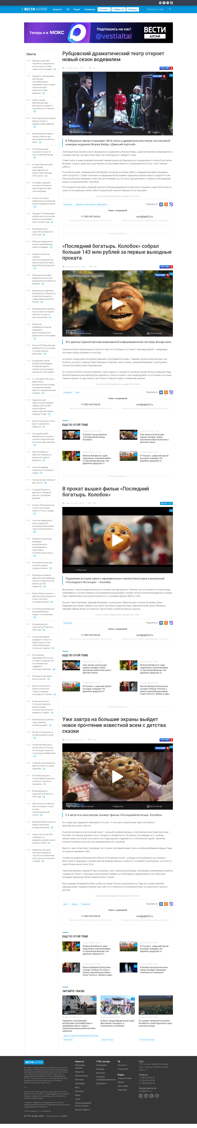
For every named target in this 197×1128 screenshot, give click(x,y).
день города (107, 1040)
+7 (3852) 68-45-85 (147, 1080)
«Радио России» (125, 1078)
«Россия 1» (122, 1065)
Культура (118, 132)
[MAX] (171, 2)
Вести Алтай (156, 333)
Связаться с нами (155, 9)
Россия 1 (104, 9)
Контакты (100, 1073)
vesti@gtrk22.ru (145, 1091)
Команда (100, 1069)
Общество (81, 570)
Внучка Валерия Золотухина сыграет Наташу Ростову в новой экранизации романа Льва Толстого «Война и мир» (155, 690)
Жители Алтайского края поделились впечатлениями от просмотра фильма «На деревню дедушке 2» (97, 459)
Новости (57, 9)
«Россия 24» (123, 1069)
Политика (79, 1080)
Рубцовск (156, 132)
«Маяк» (121, 1082)
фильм (74, 904)
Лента (31, 54)
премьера (68, 205)
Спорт (77, 1099)
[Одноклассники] (164, 2)
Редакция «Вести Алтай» (82, 806)
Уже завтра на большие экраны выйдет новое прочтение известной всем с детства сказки (154, 438)
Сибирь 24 (118, 9)
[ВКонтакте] (160, 2)
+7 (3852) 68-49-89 (147, 1083)
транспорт (68, 1040)
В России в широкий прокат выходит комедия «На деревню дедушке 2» (154, 458)
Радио (77, 9)
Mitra (65, 1116)
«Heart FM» (122, 1090)
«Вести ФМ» (123, 1086)
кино (78, 393)
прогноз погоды (147, 1040)
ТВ (67, 9)
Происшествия (81, 1076)
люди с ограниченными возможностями (81, 1036)
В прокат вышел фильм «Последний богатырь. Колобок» (95, 437)
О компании (101, 1065)
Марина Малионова (82, 132)
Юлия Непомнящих (82, 333)
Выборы (132, 9)
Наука (77, 1095)
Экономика (80, 1083)
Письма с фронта (82, 1110)
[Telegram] (167, 2)
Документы (101, 1083)
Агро (77, 1087)
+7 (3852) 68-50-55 (147, 1078)
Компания (90, 9)
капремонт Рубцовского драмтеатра (91, 205)
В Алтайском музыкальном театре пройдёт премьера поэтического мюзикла (154, 970)
